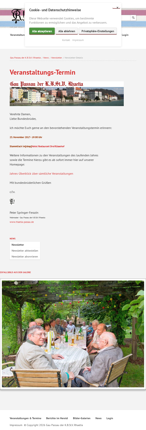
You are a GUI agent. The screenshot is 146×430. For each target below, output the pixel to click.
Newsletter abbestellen (25, 250)
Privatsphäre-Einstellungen (98, 31)
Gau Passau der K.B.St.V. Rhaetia (25, 57)
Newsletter (56, 57)
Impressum (16, 425)
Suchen (133, 18)
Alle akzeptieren (42, 31)
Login (125, 35)
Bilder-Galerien (81, 418)
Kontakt (66, 40)
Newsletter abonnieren (25, 256)
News (46, 57)
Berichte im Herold (57, 418)
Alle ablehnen (66, 31)
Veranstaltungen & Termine (25, 418)
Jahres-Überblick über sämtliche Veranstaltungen (41, 173)
